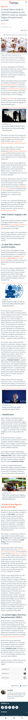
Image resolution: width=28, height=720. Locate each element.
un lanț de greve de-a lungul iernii (16, 88)
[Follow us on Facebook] (2, 707)
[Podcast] (14, 718)
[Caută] (22, 718)
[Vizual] (6, 718)
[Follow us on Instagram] (9, 707)
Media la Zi (4, 6)
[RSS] (13, 707)
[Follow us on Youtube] (6, 707)
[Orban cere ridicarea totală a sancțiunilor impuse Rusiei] (14, 396)
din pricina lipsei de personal (9, 85)
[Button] (24, 30)
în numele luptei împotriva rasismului (12, 636)
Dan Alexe (3, 24)
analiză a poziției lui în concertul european (12, 258)
